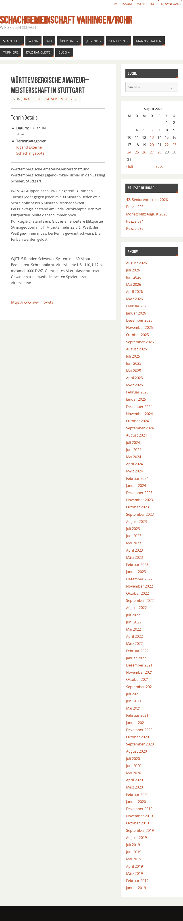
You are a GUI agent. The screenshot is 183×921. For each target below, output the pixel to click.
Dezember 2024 (139, 406)
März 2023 (134, 557)
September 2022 (140, 600)
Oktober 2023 (137, 507)
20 (152, 144)
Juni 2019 (133, 851)
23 (174, 144)
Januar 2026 (136, 313)
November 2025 (139, 327)
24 (129, 152)
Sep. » (160, 166)
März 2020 (134, 787)
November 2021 (139, 672)
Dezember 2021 (139, 665)
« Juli (129, 166)
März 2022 (134, 643)
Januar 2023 (136, 571)
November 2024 (139, 413)
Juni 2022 (133, 622)
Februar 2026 (137, 306)
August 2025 (136, 349)
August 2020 (136, 751)
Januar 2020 (136, 801)
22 (167, 144)
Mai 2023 (133, 542)
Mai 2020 (133, 772)
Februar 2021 (137, 715)
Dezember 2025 (139, 320)
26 (144, 152)
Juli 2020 (133, 758)
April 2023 (134, 550)
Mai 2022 (133, 629)
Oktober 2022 (137, 593)
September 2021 (140, 686)
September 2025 (140, 341)
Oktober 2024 (137, 420)
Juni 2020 (133, 765)
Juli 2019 (133, 844)
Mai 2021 (133, 708)
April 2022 (134, 636)
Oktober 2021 (137, 679)
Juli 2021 (133, 693)
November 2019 (139, 815)
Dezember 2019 (139, 808)
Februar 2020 (137, 794)
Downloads (171, 4)
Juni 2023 (133, 535)
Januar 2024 (136, 485)
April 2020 (134, 780)
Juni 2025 (133, 363)
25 (137, 152)
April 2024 (134, 464)
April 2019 (134, 866)
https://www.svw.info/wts (32, 302)
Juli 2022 (133, 615)
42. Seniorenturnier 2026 (147, 199)
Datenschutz (146, 4)
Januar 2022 (136, 658)
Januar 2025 (136, 399)
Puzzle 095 (134, 206)
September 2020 (140, 744)
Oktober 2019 (137, 823)
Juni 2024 (133, 449)
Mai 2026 (133, 284)
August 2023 (136, 521)
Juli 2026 (133, 270)
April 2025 (134, 377)
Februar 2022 (137, 650)
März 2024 (134, 471)
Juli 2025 (133, 356)
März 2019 (134, 873)
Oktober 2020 (137, 737)
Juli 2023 (133, 528)
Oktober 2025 (137, 334)
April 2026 (134, 291)
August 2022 (136, 607)
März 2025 (134, 385)
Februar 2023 (137, 564)
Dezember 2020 (139, 729)
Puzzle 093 (134, 228)
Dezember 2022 (139, 579)
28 (159, 152)
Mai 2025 (133, 370)
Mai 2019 (133, 859)
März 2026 (134, 298)
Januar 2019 (136, 887)
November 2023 (139, 499)
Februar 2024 (137, 478)
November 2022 (139, 586)
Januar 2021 (136, 722)
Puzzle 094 (134, 221)
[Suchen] (172, 87)
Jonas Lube (31, 99)
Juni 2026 (133, 277)
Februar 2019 (137, 880)
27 (152, 152)
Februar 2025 (137, 392)
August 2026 (136, 263)
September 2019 (140, 830)
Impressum (123, 4)
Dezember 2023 (139, 492)
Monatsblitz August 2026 (146, 214)
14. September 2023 (61, 99)
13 (152, 137)
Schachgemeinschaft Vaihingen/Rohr (66, 19)
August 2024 (136, 435)
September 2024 (140, 428)
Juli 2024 (133, 442)
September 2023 (140, 514)
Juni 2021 (133, 701)
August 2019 (136, 837)
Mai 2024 (133, 456)
